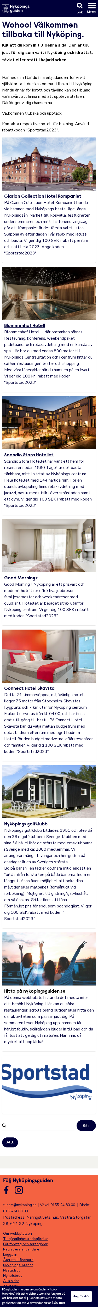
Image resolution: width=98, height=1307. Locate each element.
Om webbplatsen (17, 1233)
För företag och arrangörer (25, 1244)
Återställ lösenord (18, 1259)
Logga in (10, 1254)
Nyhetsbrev (12, 1275)
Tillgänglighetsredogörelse (25, 1238)
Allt (10, 1142)
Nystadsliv (11, 1270)
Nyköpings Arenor (18, 1265)
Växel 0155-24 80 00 (57, 1204)
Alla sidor (11, 1280)
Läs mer (58, 1302)
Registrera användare (21, 1249)
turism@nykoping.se (20, 1204)
